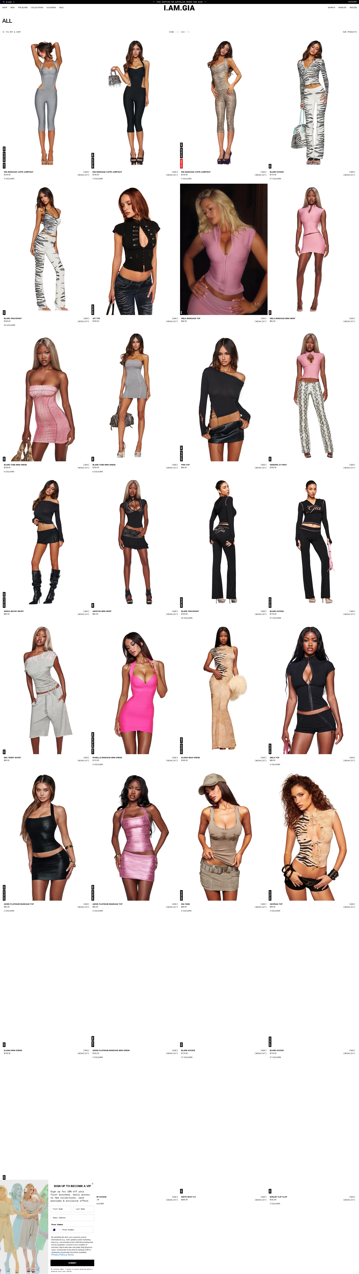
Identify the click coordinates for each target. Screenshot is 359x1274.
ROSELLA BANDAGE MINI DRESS (107, 758)
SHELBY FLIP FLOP (278, 1197)
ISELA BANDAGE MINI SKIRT (282, 318)
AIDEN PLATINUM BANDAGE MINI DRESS (111, 1050)
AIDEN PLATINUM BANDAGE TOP (19, 904)
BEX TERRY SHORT (12, 758)
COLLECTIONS (37, 8)
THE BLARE (23, 8)
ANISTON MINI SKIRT (102, 611)
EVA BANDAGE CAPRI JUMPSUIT (18, 172)
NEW (13, 8)
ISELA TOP (274, 758)
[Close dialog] (92, 1183)
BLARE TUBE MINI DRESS (15, 465)
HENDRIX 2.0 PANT (278, 465)
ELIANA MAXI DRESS (190, 758)
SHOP (4, 8)
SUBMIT (72, 1263)
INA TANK (185, 904)
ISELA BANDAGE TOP (190, 318)
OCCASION (51, 8)
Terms (70, 1255)
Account (352, 2)
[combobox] (56, 1230)
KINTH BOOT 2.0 (188, 1197)
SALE (61, 8)
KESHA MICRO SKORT (14, 611)
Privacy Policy (58, 1255)
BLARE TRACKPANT (13, 318)
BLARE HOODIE (277, 172)
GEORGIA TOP (276, 904)
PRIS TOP (185, 465)
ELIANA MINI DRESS (13, 1050)
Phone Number (57, 1224)
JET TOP (96, 318)
